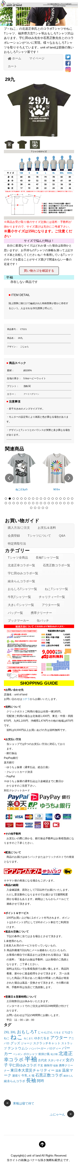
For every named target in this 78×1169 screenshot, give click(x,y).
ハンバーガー (37, 1048)
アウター (59, 1037)
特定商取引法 (17, 543)
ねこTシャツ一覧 (56, 589)
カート (12, 66)
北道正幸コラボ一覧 (21, 565)
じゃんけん (45, 1032)
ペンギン (18, 1054)
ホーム (16, 58)
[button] (9, 478)
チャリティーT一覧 (52, 597)
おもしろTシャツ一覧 (22, 589)
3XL (13, 1032)
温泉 (58, 1070)
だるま (57, 1032)
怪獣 (55, 1065)
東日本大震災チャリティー (32, 1070)
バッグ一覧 (15, 613)
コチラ (26, 699)
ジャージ (26, 1043)
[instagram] (68, 69)
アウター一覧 (51, 605)
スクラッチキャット (46, 1043)
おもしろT (27, 1031)
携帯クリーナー (41, 613)
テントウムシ (18, 1048)
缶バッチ (43, 620)
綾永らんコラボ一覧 (21, 581)
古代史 (42, 1060)
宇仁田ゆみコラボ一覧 (23, 573)
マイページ (36, 58)
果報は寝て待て (20, 1103)
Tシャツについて (39, 535)
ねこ (16, 1036)
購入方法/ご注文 (19, 527)
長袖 (31, 1080)
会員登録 (14, 535)
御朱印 (48, 1065)
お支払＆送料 (47, 527)
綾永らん (68, 1075)
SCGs (56, 489)
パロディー (54, 1048)
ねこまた (28, 1038)
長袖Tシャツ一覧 (47, 557)
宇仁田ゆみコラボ (23, 1065)
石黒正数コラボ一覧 (56, 565)
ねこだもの (22, 489)
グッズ (15, 1043)
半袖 (30, 1059)
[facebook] (68, 63)
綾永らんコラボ (14, 1081)
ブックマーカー (18, 620)
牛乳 (24, 1075)
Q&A (62, 535)
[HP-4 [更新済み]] (10, 147)
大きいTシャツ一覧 (21, 605)
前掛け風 (44, 1054)
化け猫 (54, 1054)
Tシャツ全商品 (18, 557)
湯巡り (16, 1075)
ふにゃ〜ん (61, 1114)
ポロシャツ (30, 1054)
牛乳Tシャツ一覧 (19, 597)
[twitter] (68, 57)
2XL (7, 1032)
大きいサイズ (56, 1060)
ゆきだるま (41, 1038)
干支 (40, 1065)
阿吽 (40, 1081)
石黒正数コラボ (49, 1075)
